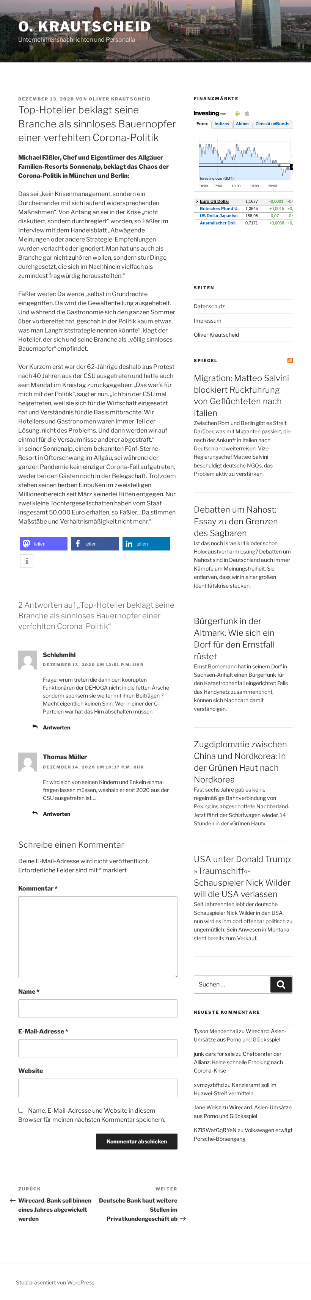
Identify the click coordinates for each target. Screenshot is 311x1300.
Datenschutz (209, 306)
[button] (44, 543)
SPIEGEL (206, 360)
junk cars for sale (214, 1054)
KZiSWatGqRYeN (215, 1130)
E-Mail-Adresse (43, 1031)
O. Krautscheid (85, 26)
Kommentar (38, 888)
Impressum (207, 320)
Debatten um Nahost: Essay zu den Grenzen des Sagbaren (236, 521)
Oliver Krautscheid (120, 99)
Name (28, 991)
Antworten (56, 727)
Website (30, 1070)
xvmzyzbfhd (209, 1085)
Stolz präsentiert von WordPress (55, 1282)
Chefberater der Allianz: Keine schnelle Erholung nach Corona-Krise (238, 1062)
